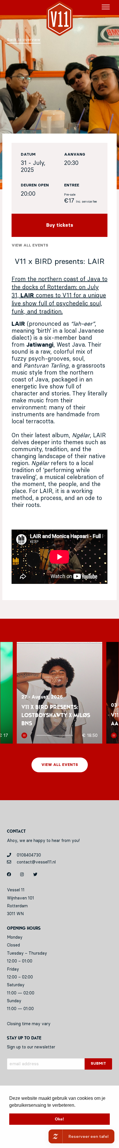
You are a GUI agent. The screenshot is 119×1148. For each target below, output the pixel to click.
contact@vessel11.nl (36, 862)
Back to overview (23, 40)
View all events (30, 245)
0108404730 (28, 855)
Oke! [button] (59, 1119)
